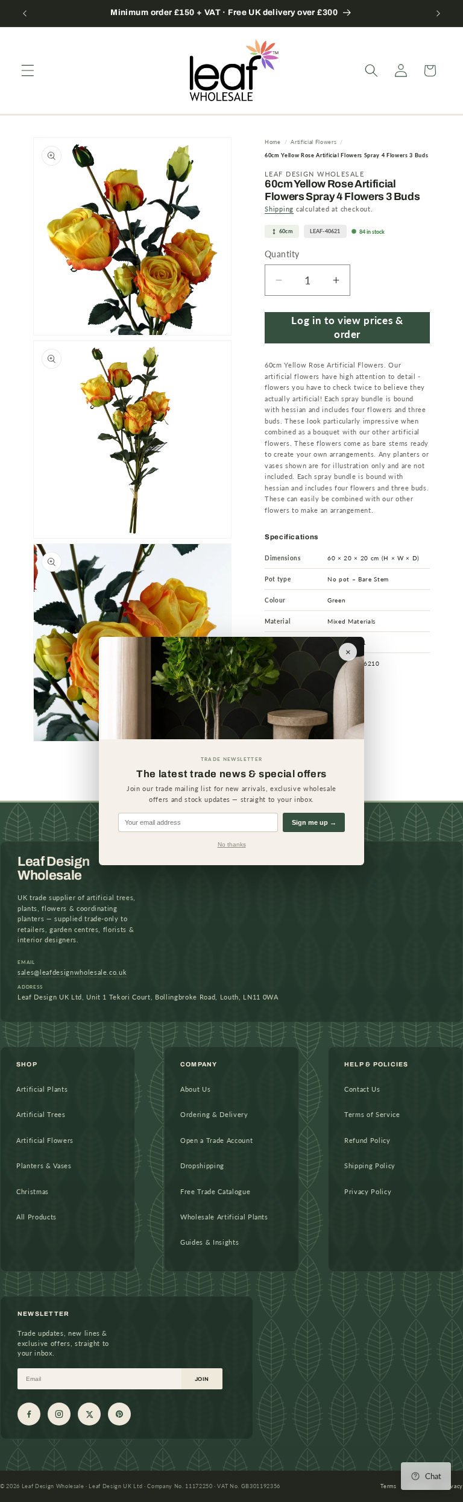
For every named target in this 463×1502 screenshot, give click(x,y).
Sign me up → (314, 822)
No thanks (232, 844)
